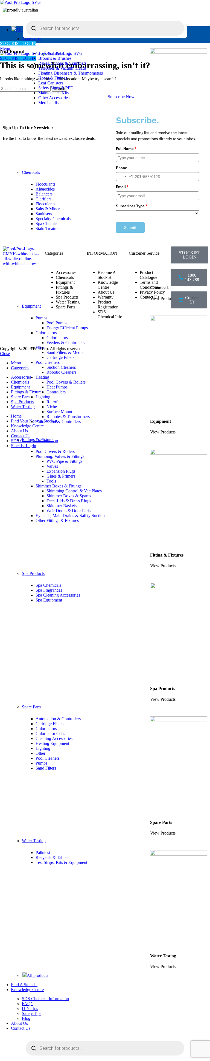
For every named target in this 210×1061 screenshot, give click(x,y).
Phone (121, 167)
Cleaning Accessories (54, 738)
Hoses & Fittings (52, 78)
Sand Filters (46, 768)
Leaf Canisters (50, 83)
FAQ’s (27, 1003)
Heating (42, 377)
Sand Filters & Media (64, 352)
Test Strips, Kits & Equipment (61, 862)
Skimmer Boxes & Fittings (58, 486)
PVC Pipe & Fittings (64, 461)
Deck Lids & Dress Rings (68, 500)
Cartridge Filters (60, 357)
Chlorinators (46, 728)
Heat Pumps (57, 387)
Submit (130, 227)
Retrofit (53, 401)
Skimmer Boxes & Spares (68, 495)
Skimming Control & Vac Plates (74, 491)
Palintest (43, 852)
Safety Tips (31, 1013)
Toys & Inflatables (54, 53)
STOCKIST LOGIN (18, 43)
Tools (51, 481)
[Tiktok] (192, 335)
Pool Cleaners (48, 362)
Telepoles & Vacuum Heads (62, 68)
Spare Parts (31, 707)
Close (5, 353)
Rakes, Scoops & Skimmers (62, 63)
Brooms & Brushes (54, 58)
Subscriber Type (132, 205)
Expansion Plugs (60, 471)
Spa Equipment (49, 600)
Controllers (56, 392)
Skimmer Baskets (61, 505)
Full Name (126, 148)
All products (37, 975)
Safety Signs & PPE (55, 88)
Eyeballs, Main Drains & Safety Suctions (71, 515)
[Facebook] (177, 321)
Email (122, 186)
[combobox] (124, 176)
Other (40, 753)
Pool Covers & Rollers (66, 382)
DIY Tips (30, 1008)
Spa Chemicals (48, 585)
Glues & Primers (60, 476)
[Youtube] (177, 335)
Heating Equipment (52, 743)
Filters (41, 347)
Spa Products (33, 573)
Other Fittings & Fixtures (57, 520)
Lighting (43, 397)
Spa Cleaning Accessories (58, 595)
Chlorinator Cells (50, 733)
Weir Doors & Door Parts (68, 510)
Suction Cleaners (61, 367)
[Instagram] (192, 321)
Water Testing (34, 840)
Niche (51, 406)
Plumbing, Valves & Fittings (60, 456)
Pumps (41, 763)
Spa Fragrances (49, 590)
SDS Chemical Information (45, 998)
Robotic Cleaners (61, 372)
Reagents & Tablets (52, 857)
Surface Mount (59, 411)
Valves (52, 466)
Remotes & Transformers (68, 416)
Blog (26, 1018)
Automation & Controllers (58, 421)
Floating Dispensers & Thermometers (70, 73)
